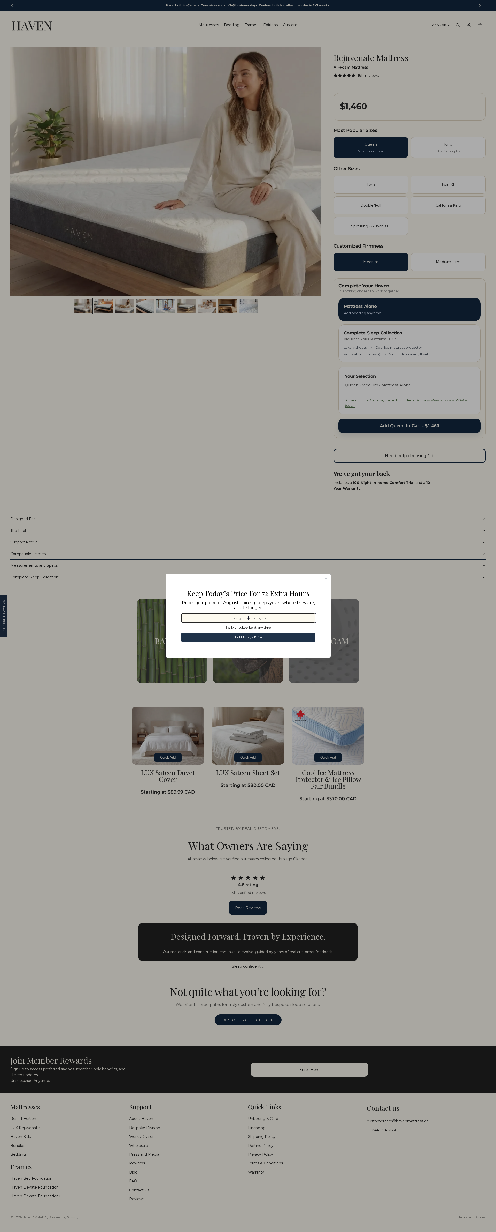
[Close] (326, 578)
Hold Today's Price (248, 637)
